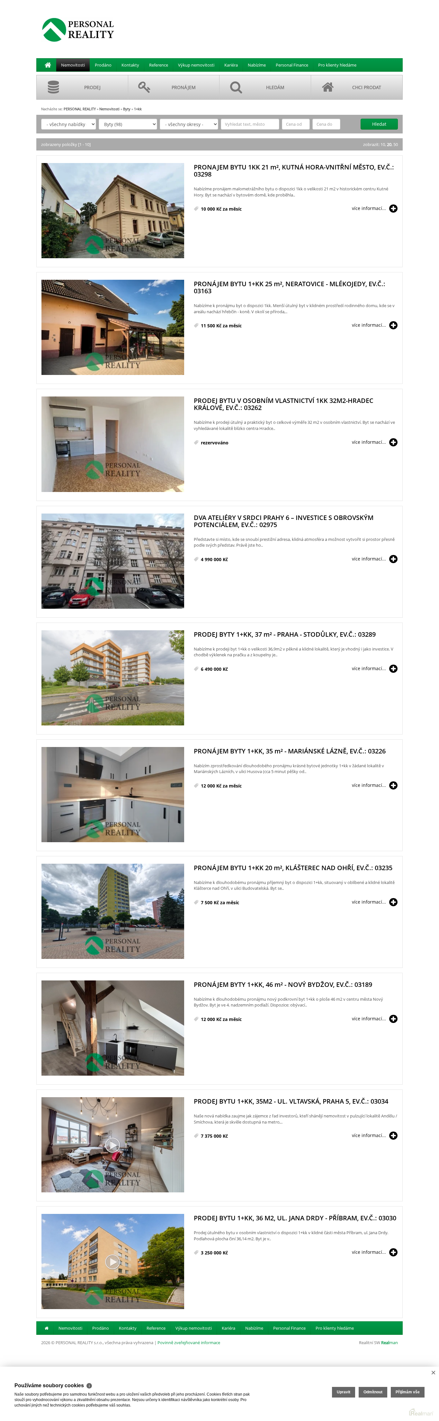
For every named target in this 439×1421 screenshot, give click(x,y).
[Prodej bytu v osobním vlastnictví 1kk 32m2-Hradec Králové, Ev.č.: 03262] (112, 444)
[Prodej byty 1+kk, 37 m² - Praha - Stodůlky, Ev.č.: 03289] (112, 678)
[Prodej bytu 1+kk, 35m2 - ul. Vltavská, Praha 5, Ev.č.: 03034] (112, 1145)
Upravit (343, 1392)
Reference (158, 65)
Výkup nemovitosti (196, 65)
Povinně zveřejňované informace (188, 1342)
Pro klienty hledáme (337, 65)
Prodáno (103, 65)
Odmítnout (372, 1392)
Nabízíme (257, 65)
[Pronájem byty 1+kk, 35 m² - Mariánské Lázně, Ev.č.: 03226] (112, 795)
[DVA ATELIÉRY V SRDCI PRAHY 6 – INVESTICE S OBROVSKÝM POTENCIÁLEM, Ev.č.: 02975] (112, 561)
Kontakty (130, 65)
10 (383, 144)
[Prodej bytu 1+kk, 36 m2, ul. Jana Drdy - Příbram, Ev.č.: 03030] (112, 1262)
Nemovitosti (73, 65)
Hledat (379, 124)
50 (395, 144)
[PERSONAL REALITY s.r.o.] (78, 30)
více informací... (369, 208)
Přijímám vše (408, 1392)
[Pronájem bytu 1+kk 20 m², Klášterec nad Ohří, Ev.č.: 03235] (112, 912)
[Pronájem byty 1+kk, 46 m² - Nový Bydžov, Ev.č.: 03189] (112, 1028)
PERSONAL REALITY (80, 108)
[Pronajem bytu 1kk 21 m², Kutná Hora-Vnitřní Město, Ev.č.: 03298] (112, 211)
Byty (126, 108)
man (389, 1342)
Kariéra (231, 65)
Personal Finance (292, 65)
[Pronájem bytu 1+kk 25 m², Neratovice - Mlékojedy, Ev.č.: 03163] (112, 328)
